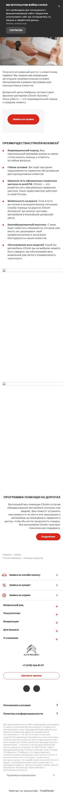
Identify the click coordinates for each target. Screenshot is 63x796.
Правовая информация (21, 775)
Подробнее (48, 536)
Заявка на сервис (23, 119)
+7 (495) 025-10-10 (58, 42)
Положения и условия (17, 705)
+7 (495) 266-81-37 (33, 665)
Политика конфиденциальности (23, 714)
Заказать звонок (31, 675)
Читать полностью (16, 23)
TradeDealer (47, 791)
